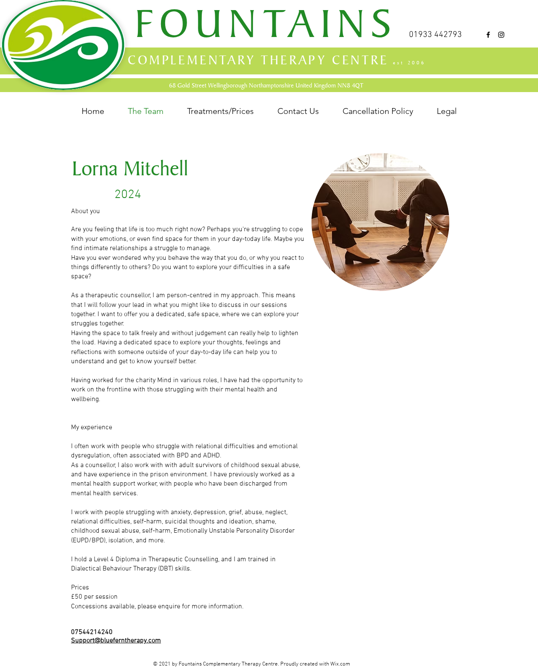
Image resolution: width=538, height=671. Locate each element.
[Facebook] (488, 35)
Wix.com (340, 664)
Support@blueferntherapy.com (116, 641)
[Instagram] (501, 35)
